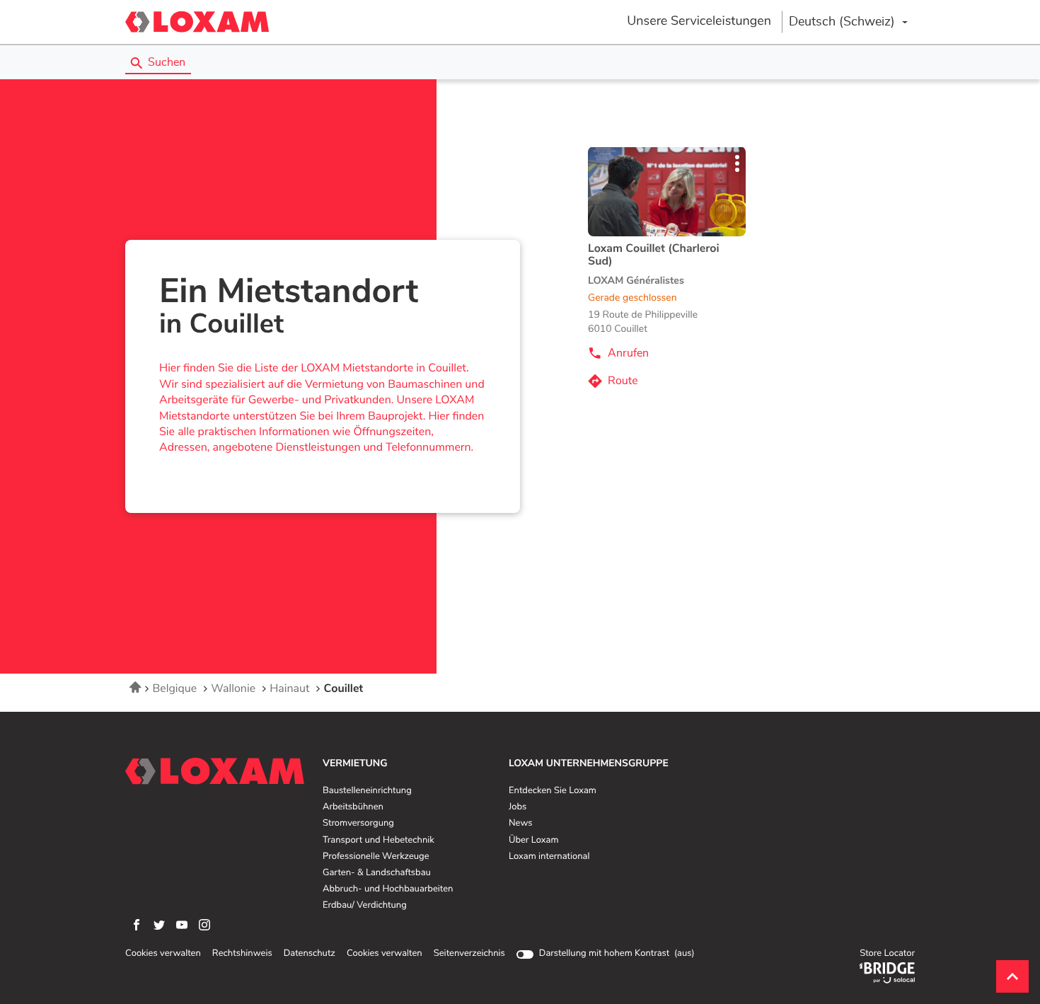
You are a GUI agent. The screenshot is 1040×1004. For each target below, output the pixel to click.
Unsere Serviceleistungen (699, 21)
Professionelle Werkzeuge (376, 857)
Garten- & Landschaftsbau (377, 873)
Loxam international (549, 857)
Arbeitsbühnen (353, 807)
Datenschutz (309, 954)
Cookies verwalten (163, 954)
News (520, 824)
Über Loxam (533, 840)
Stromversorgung (358, 824)
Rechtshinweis (242, 954)
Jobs (517, 807)
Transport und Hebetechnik (378, 840)
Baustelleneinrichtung (367, 791)
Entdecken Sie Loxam (552, 791)
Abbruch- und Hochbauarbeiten (388, 889)
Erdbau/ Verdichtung (365, 906)
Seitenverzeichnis (469, 953)
